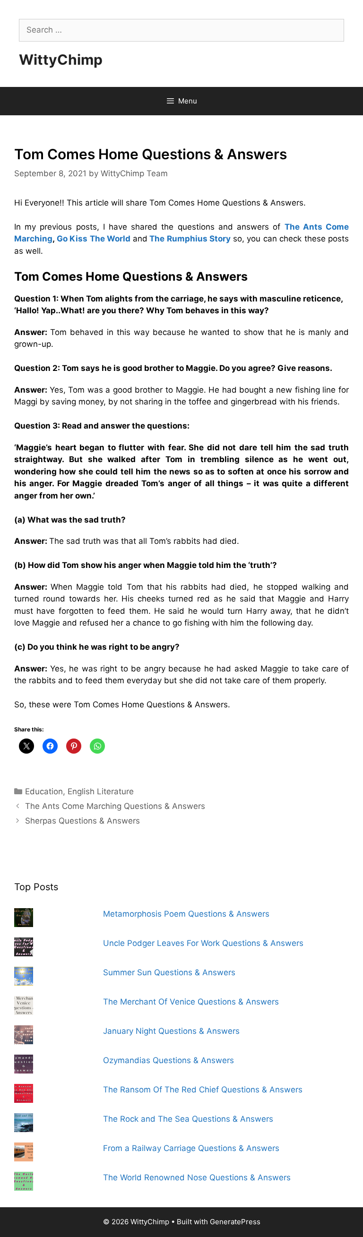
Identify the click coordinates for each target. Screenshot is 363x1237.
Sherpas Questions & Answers (82, 820)
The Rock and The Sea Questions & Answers (188, 1119)
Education (44, 791)
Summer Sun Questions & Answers (169, 972)
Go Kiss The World (94, 238)
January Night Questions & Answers (171, 1031)
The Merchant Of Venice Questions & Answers (191, 1001)
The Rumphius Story (190, 238)
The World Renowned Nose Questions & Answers (197, 1177)
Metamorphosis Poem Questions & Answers (186, 914)
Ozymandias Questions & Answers (168, 1060)
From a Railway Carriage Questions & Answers (191, 1148)
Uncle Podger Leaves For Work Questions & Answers (203, 943)
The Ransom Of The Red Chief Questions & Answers (202, 1089)
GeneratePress (235, 1221)
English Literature (101, 791)
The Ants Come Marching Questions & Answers (115, 806)
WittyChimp (61, 59)
